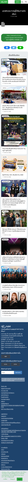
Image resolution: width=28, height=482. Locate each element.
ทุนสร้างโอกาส (4, 414)
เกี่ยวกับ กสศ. (4, 386)
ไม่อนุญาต (12, 479)
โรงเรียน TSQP (4, 438)
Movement (5, 60)
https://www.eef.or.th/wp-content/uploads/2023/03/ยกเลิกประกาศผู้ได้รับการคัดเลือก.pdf (14, 37)
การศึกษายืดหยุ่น (4, 434)
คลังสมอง (3, 454)
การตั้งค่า (5, 479)
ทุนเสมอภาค (3, 416)
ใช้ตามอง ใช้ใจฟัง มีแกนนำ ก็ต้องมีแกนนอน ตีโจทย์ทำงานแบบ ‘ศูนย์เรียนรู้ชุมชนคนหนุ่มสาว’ (14, 231)
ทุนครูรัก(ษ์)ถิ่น (4, 420)
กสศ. (5, 356)
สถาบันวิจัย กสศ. (4, 452)
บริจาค (17, 2)
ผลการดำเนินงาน (5, 395)
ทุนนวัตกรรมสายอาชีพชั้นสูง (7, 418)
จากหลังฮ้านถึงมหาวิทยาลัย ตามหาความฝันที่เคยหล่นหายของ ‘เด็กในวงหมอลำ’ (13, 286)
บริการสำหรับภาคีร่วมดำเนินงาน (8, 460)
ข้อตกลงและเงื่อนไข (5, 456)
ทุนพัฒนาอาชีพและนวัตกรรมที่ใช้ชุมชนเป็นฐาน (10, 422)
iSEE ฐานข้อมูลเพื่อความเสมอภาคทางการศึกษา (11, 436)
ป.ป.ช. (5, 364)
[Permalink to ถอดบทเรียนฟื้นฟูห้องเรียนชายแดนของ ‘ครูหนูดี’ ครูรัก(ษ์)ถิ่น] (14, 130)
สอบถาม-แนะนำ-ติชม (5, 469)
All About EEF (6, 181)
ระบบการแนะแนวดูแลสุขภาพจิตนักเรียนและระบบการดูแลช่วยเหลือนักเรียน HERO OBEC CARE (13, 431)
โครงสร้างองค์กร (4, 397)
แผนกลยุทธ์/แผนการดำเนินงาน (7, 392)
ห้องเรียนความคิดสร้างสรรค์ (7, 442)
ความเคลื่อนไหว (4, 447)
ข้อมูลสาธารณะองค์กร (5, 388)
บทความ (4, 88)
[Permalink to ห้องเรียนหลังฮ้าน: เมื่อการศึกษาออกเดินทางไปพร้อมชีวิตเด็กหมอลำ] (14, 301)
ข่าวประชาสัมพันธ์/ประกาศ (6, 467)
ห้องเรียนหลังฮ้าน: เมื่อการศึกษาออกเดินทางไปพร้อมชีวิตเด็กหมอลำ (13, 312)
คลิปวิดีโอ (5, 157)
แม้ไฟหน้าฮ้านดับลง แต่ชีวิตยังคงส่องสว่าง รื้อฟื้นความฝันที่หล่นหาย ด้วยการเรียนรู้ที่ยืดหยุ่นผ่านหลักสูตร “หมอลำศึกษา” (13, 259)
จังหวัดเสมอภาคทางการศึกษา (7, 440)
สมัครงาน (3, 464)
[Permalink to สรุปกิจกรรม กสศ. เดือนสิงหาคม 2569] (14, 164)
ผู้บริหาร (3, 401)
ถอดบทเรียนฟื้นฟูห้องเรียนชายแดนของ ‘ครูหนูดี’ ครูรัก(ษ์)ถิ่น (13, 149)
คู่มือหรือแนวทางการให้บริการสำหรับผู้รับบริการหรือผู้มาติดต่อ (12, 406)
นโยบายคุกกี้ (11, 477)
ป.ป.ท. (15, 364)
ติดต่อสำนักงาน (4, 458)
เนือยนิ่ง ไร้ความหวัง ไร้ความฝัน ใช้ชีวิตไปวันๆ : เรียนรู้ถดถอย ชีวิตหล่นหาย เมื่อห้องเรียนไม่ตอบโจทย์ (13, 107)
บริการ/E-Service (5, 462)
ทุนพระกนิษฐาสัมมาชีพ (6, 424)
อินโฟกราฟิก (5, 116)
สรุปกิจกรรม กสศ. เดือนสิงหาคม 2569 (12, 174)
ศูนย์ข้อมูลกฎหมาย (5, 403)
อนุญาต (19, 479)
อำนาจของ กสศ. (4, 390)
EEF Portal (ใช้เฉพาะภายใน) (7, 409)
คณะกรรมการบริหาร (5, 399)
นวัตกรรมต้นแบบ (4, 428)
